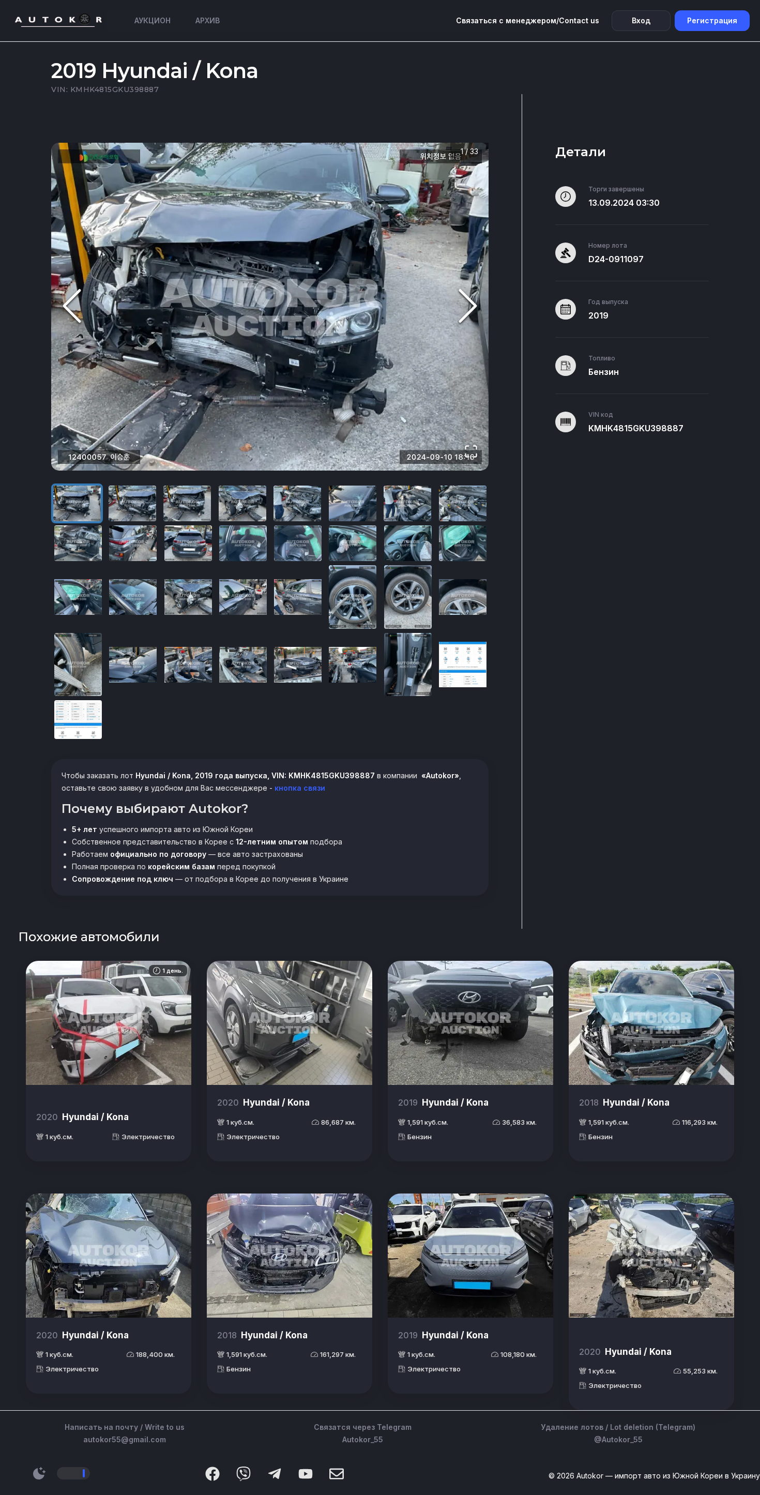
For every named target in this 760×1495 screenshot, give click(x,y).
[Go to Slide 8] (463, 503)
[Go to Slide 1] (77, 503)
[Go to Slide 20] (243, 597)
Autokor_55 (362, 1439)
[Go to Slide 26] (133, 665)
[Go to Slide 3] (187, 503)
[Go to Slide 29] (298, 665)
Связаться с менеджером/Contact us (527, 20)
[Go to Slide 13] (298, 543)
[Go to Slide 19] (188, 597)
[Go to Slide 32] (463, 665)
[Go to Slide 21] (298, 597)
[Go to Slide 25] (78, 665)
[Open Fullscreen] (471, 452)
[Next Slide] (468, 307)
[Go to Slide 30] (352, 665)
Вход (641, 20)
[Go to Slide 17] (78, 597)
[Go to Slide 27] (188, 665)
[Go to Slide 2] (132, 503)
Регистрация (712, 20)
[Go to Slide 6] (352, 503)
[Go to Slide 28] (243, 665)
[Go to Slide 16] (463, 543)
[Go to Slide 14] (352, 543)
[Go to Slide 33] (78, 719)
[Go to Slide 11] (188, 543)
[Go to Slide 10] (133, 543)
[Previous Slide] (72, 307)
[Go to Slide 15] (408, 543)
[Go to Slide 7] (407, 503)
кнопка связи (298, 787)
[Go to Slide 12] (243, 543)
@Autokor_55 (618, 1439)
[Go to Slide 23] (408, 597)
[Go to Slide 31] (408, 665)
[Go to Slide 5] (297, 503)
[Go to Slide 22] (352, 597)
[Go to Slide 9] (78, 543)
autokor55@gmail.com (124, 1439)
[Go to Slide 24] (463, 597)
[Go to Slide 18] (133, 597)
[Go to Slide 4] (242, 503)
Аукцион (152, 20)
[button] (270, 307)
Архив (207, 20)
